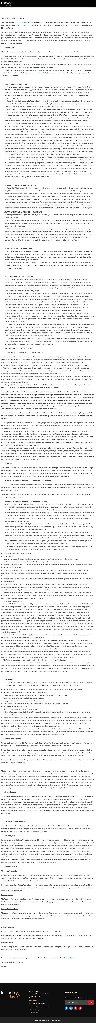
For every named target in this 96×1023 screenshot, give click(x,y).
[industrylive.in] (6, 3)
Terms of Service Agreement (40, 1007)
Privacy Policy (34, 1010)
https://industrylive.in (23, 22)
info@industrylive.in (67, 958)
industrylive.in (46, 73)
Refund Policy (34, 1013)
